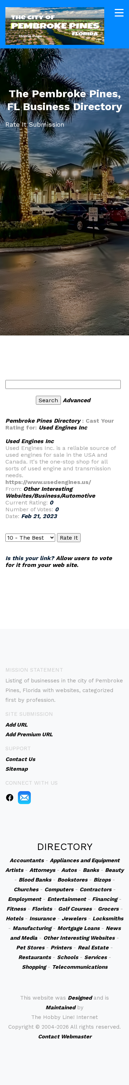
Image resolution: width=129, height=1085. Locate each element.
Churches (26, 889)
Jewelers (74, 918)
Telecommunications (80, 967)
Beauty (114, 870)
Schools (67, 957)
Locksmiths (107, 918)
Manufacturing (32, 928)
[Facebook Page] (9, 797)
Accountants (27, 860)
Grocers (108, 909)
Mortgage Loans (78, 928)
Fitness (16, 909)
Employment (24, 899)
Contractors (95, 889)
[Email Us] (24, 797)
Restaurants (34, 957)
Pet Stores (30, 947)
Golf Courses (75, 909)
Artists (14, 870)
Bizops (102, 880)
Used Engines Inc (63, 427)
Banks (91, 870)
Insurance (42, 918)
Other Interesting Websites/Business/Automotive (50, 492)
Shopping (34, 967)
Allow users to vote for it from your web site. (58, 561)
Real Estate (93, 947)
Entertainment (66, 899)
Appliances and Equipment (85, 860)
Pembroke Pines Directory (42, 420)
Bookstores (72, 880)
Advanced (76, 400)
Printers (61, 947)
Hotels (14, 918)
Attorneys (42, 870)
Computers (58, 889)
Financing (104, 899)
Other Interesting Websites (79, 938)
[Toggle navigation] (119, 13)
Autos (69, 870)
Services (95, 957)
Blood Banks (35, 880)
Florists (42, 909)
